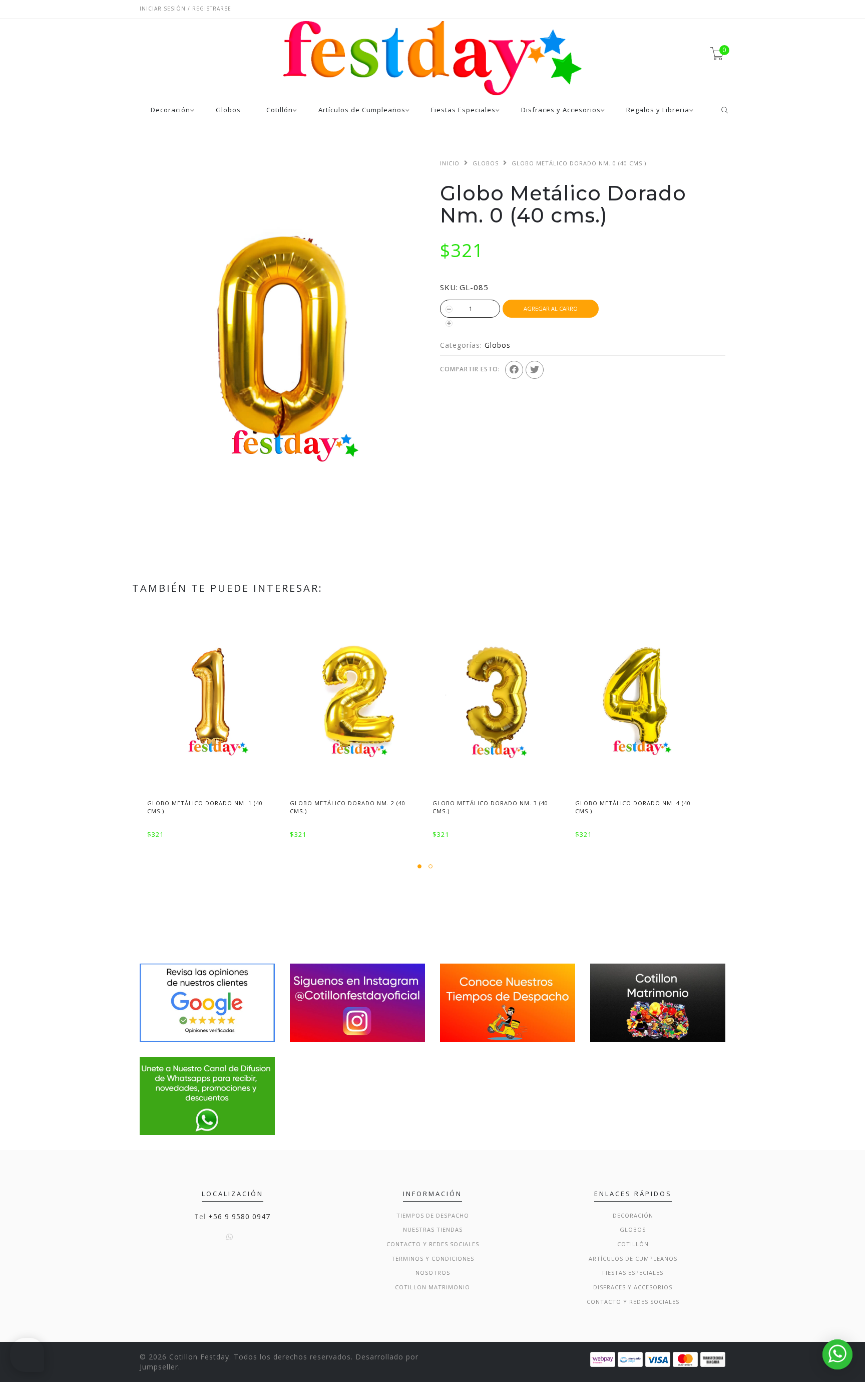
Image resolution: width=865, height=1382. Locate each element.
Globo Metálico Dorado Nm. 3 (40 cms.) (490, 806)
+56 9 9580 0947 (239, 1216)
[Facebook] (514, 370)
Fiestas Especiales (463, 110)
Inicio (450, 163)
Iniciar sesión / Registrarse (185, 8)
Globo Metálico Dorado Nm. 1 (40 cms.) (205, 806)
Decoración (170, 110)
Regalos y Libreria (657, 110)
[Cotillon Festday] (207, 1002)
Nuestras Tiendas (433, 1229)
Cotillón (279, 110)
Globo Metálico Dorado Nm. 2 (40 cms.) (347, 806)
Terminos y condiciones (432, 1258)
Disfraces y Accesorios (561, 110)
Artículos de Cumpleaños (361, 110)
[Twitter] (535, 370)
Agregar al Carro (551, 308)
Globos (228, 110)
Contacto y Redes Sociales (432, 1244)
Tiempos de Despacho (432, 1215)
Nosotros (432, 1272)
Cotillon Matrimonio (432, 1287)
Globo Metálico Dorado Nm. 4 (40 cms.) (633, 806)
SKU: (449, 287)
